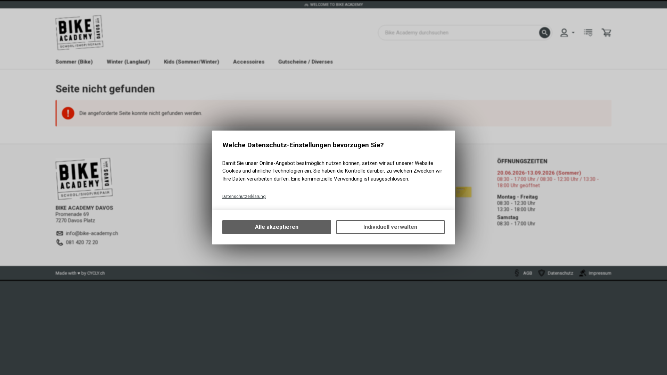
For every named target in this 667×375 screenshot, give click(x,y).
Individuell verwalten (390, 227)
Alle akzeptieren (276, 227)
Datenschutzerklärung (244, 196)
